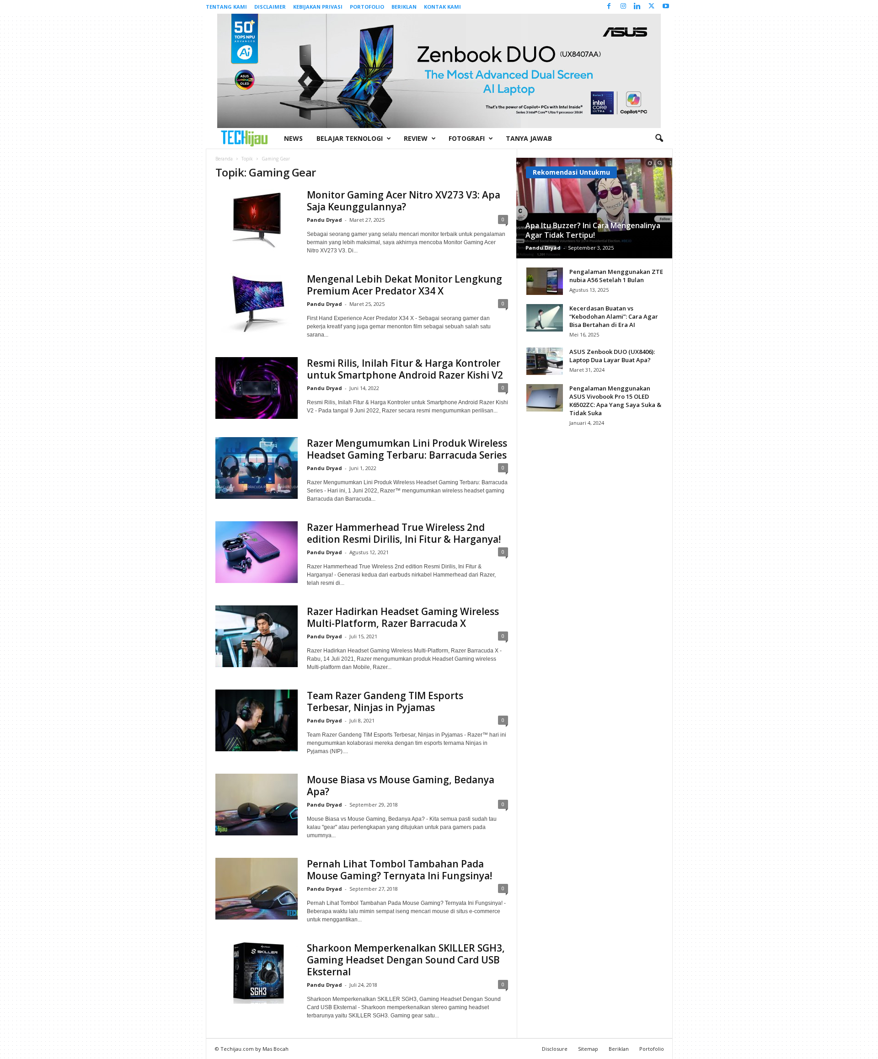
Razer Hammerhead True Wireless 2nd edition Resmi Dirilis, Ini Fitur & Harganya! (404, 533)
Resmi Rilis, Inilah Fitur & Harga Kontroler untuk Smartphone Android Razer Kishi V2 (405, 369)
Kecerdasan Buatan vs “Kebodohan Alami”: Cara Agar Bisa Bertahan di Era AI (613, 316)
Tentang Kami (226, 6)
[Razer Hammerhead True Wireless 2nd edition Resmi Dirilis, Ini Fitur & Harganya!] (256, 552)
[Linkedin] (637, 6)
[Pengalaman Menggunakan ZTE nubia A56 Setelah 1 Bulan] (544, 281)
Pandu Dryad (324, 219)
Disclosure (554, 1048)
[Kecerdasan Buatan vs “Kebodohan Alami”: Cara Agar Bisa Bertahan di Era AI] (544, 318)
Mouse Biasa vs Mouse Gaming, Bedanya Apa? (400, 785)
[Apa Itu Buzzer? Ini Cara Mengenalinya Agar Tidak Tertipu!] (594, 208)
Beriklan (404, 6)
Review (416, 138)
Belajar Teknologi (349, 138)
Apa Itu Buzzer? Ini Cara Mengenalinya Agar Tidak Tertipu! (592, 230)
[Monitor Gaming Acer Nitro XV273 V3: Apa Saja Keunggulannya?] (256, 220)
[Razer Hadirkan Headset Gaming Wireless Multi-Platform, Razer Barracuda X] (256, 636)
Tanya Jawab (529, 138)
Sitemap (588, 1048)
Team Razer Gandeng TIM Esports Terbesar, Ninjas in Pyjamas (385, 701)
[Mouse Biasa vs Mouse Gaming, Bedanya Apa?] (256, 804)
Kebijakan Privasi (318, 6)
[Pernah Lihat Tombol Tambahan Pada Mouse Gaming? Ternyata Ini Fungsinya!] (256, 889)
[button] (659, 138)
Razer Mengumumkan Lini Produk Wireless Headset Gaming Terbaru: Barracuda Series (407, 449)
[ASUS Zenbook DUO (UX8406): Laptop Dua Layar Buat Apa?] (544, 361)
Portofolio (367, 6)
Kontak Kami (442, 6)
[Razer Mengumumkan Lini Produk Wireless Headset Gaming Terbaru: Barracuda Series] (256, 468)
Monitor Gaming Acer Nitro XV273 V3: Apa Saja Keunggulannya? (403, 200)
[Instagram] (623, 6)
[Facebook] (609, 6)
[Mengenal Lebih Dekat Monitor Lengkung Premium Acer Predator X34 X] (256, 304)
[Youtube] (665, 6)
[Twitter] (651, 6)
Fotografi (467, 138)
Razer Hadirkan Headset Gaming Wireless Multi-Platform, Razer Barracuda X (403, 617)
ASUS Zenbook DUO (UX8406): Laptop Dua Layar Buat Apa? (612, 356)
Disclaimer (270, 6)
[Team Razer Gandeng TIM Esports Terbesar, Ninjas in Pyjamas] (256, 720)
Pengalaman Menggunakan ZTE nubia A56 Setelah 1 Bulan (616, 275)
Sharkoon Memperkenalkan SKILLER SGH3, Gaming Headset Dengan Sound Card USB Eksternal (406, 959)
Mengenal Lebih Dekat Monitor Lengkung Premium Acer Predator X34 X (404, 285)
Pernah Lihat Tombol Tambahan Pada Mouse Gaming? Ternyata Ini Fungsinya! (399, 869)
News (293, 138)
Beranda (224, 158)
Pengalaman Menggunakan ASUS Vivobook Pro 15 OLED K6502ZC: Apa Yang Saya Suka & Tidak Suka (615, 400)
